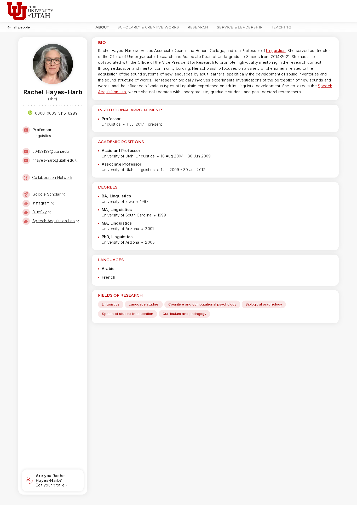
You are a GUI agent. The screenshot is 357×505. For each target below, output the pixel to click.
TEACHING (281, 27)
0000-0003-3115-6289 (56, 113)
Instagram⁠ (41, 203)
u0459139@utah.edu (50, 151)
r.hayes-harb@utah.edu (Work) (57, 160)
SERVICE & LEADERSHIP (240, 27)
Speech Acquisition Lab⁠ (53, 221)
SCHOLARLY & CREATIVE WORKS (148, 27)
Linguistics (275, 50)
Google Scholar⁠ (46, 194)
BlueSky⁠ (39, 212)
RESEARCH (198, 27)
